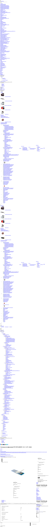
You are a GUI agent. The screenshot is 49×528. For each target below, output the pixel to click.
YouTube (3, 85)
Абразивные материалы (7, 404)
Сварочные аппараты (7, 380)
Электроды (7, 344)
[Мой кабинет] (0, 324)
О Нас (37, 489)
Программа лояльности (39, 499)
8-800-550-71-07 (2, 88)
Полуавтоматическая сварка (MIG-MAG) (11, 349)
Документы (37, 494)
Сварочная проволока (3, 454)
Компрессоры (6, 385)
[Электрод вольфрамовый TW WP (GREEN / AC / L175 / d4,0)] (18, 472)
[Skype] (6, 444)
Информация (38, 491)
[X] (3, 444)
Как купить (4, 416)
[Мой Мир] (2, 444)
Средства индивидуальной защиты (9, 400)
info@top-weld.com (3, 81)
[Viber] (4, 444)
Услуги (4, 421)
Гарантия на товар (38, 498)
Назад (4, 333)
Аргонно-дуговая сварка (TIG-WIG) (10, 364)
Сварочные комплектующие (8, 347)
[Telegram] (7, 444)
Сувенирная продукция (23, 452)
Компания (4, 424)
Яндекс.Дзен (3, 442)
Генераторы (6, 390)
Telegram (3, 84)
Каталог (37, 482)
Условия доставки (38, 497)
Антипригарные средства (17, 452)
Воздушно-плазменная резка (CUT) (10, 356)
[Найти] (0, 2)
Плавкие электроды (2, 456)
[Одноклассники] (1, 444)
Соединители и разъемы (11, 452)
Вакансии (37, 490)
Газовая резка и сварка (9, 372)
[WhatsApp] (5, 444)
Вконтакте (3, 440)
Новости (37, 493)
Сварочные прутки (8, 454)
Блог (36, 492)
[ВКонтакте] (0, 444)
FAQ (36, 496)
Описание (3, 500)
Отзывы (3, 501)
